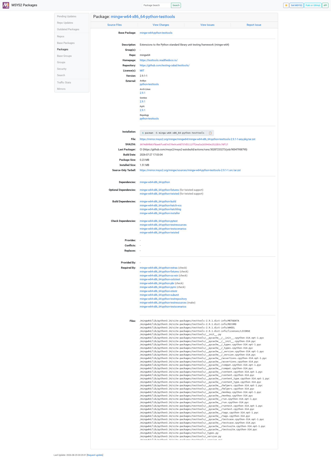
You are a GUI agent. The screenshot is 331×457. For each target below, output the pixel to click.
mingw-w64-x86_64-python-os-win (159, 275)
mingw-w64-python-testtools (156, 32)
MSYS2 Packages (24, 5)
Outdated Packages (68, 29)
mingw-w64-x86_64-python (155, 182)
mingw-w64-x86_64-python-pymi (158, 287)
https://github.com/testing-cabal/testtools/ (164, 65)
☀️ (286, 5)
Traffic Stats (64, 82)
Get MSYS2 (296, 5)
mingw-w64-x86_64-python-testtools (143, 16)
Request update (95, 455)
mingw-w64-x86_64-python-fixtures (159, 189)
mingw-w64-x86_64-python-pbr (157, 283)
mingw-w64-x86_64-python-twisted (159, 193)
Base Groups (64, 55)
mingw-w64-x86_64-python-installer (160, 213)
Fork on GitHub (313, 5)
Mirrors (61, 88)
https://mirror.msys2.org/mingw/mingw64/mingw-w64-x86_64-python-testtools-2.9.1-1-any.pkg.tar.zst (197, 139)
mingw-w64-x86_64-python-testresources (163, 224)
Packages (62, 49)
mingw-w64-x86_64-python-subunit (159, 294)
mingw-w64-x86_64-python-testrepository (163, 298)
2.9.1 (142, 92)
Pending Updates (66, 16)
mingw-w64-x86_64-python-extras (159, 267)
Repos (60, 36)
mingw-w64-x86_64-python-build (158, 201)
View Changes (161, 24)
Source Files (114, 24)
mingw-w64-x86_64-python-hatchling (160, 209)
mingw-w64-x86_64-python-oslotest (160, 279)
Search (176, 5)
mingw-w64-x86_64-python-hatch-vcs (161, 205)
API (325, 5)
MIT (142, 70)
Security (61, 68)
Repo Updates (65, 22)
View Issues (207, 24)
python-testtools (149, 84)
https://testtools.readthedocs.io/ (159, 60)
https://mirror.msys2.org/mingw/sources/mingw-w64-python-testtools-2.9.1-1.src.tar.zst (190, 170)
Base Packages (66, 43)
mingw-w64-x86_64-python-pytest (159, 221)
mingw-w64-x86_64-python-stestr (158, 291)
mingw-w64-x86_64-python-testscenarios (163, 228)
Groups (61, 62)
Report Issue (254, 24)
